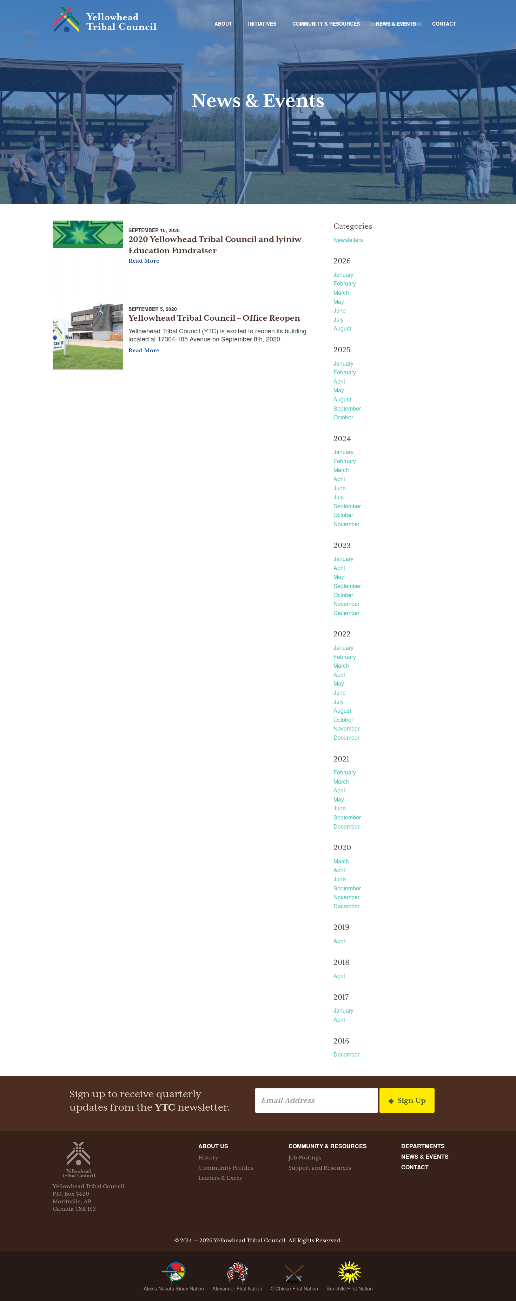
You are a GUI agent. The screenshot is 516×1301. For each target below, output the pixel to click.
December (346, 613)
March (341, 292)
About (223, 23)
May (338, 302)
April (339, 381)
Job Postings (305, 1158)
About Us (213, 1146)
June (339, 310)
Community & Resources (326, 23)
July (338, 319)
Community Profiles (225, 1168)
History (208, 1158)
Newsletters (348, 240)
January (343, 274)
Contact (444, 23)
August (342, 328)
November (346, 524)
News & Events (396, 23)
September (347, 408)
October (343, 417)
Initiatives (262, 23)
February (344, 283)
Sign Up (411, 1100)
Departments (423, 1146)
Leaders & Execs (220, 1178)
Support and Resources (320, 1168)
